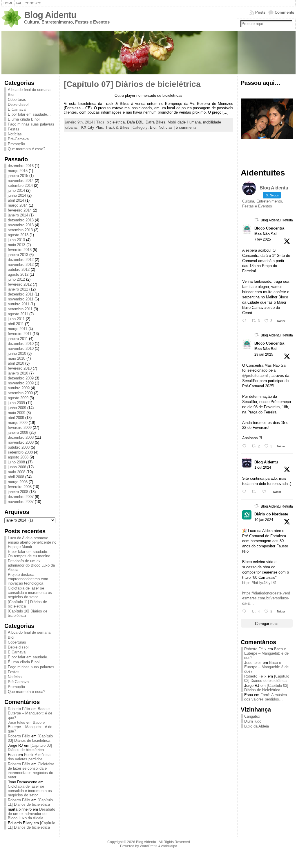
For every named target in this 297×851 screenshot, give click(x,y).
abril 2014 (16, 200)
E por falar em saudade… (29, 114)
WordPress (148, 846)
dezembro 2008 (21, 437)
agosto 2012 (18, 274)
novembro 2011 (20, 299)
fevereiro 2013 (20, 250)
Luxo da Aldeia (256, 726)
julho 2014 (16, 190)
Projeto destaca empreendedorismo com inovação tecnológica (28, 578)
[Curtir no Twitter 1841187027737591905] (266, 492)
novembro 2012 (21, 264)
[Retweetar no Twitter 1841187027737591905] (255, 492)
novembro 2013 (21, 225)
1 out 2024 (262, 467)
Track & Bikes (117, 127)
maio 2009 (16, 413)
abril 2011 (16, 324)
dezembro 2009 (21, 378)
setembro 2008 (20, 452)
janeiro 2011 (18, 338)
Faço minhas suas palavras (31, 124)
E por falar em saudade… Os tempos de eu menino (29, 553)
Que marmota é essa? (26, 149)
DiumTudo (252, 721)
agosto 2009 (18, 398)
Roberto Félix (19, 709)
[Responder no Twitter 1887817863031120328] (245, 321)
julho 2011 (16, 319)
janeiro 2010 (18, 373)
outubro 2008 (19, 447)
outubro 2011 (18, 304)
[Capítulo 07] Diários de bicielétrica (132, 84)
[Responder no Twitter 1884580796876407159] (245, 446)
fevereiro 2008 (20, 487)
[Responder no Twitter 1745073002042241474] (245, 611)
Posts (260, 12)
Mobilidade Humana (184, 122)
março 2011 (17, 329)
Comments (284, 12)
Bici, (154, 127)
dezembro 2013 (21, 220)
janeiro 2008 (18, 492)
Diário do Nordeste (271, 514)
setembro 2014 (20, 185)
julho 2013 (16, 240)
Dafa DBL (135, 122)
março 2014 (18, 205)
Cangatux (252, 716)
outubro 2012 (19, 269)
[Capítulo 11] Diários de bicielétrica (30, 802)
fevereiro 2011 (19, 334)
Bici (11, 94)
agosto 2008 (18, 457)
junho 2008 (17, 467)
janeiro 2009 (18, 432)
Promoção (16, 144)
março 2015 (18, 171)
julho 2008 (16, 462)
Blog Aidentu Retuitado (279, 220)
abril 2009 (16, 417)
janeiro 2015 (18, 175)
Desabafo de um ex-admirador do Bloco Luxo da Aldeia (31, 565)
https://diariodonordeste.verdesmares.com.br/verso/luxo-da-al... (266, 598)
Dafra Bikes (155, 122)
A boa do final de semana (29, 89)
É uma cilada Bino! (24, 119)
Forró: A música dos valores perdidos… (29, 757)
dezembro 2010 (21, 343)
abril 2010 (16, 363)
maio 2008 (16, 472)
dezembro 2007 (21, 497)
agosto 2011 (18, 314)
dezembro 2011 (20, 294)
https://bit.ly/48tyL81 (259, 583)
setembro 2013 (20, 230)
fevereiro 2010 (20, 368)
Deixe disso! (18, 104)
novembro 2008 (21, 442)
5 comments (186, 127)
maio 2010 (16, 358)
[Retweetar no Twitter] (256, 220)
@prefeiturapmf (255, 375)
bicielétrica (116, 122)
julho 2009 (16, 403)
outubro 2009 (19, 388)
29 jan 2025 (263, 354)
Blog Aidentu (50, 15)
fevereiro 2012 (20, 284)
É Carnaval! (18, 109)
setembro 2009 (20, 393)
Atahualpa (169, 846)
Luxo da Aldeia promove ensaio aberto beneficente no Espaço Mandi (32, 542)
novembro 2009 (21, 383)
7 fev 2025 (262, 239)
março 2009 (18, 422)
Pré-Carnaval (19, 139)
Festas (13, 129)
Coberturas (17, 99)
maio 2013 (16, 245)
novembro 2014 (21, 180)
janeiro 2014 (18, 215)
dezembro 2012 (21, 259)
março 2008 (18, 482)
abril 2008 (16, 477)
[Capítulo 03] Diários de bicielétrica (30, 738)
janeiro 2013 (18, 254)
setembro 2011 (20, 309)
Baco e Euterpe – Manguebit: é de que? (30, 713)
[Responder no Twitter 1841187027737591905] (245, 492)
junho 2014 (17, 195)
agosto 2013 (18, 235)
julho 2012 (16, 279)
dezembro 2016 (21, 166)
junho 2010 (17, 353)
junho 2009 (17, 408)
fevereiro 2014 (20, 210)
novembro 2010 (21, 348)
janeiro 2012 (18, 289)
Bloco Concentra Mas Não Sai (269, 231)
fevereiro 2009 (20, 427)
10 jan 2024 (263, 520)
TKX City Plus (91, 127)
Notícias (15, 134)
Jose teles (16, 722)
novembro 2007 (21, 501)
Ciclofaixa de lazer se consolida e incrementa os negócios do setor (30, 592)
